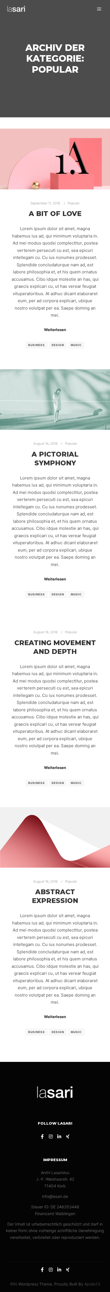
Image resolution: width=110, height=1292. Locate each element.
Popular (74, 203)
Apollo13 (92, 1284)
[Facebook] (42, 1136)
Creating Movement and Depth (55, 647)
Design (58, 345)
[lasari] (16, 9)
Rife (13, 1284)
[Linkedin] (59, 1136)
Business (36, 345)
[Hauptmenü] (99, 9)
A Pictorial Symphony (55, 458)
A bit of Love (55, 213)
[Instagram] (50, 1136)
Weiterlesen (55, 329)
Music (76, 345)
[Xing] (67, 1136)
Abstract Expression (55, 896)
